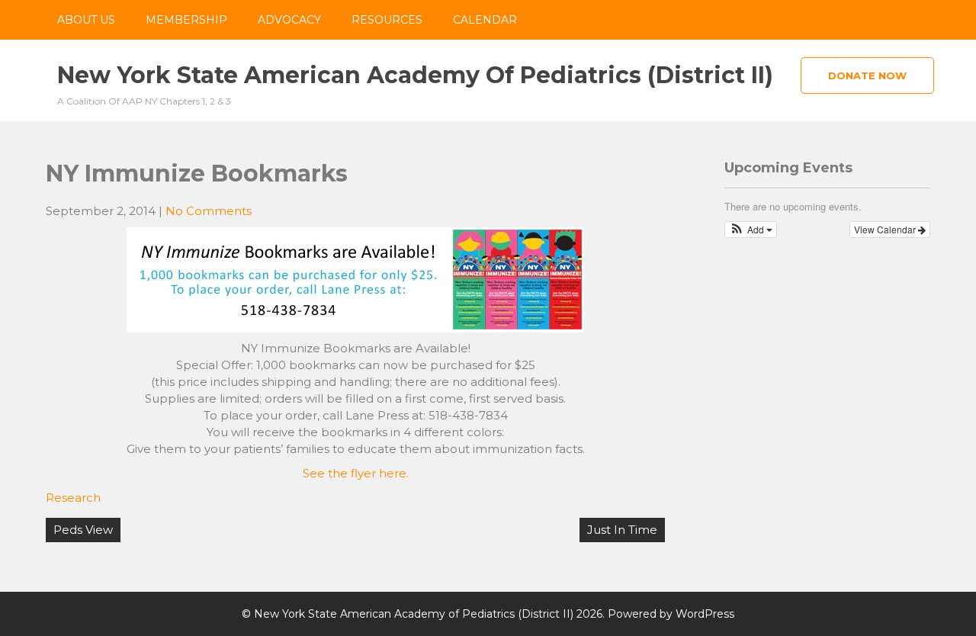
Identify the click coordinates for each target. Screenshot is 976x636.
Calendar (485, 20)
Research (73, 497)
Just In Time (622, 529)
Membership (186, 20)
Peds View (83, 529)
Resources (387, 20)
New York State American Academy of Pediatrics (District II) (415, 75)
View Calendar (886, 229)
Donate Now (867, 75)
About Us (86, 20)
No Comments (208, 211)
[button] (750, 229)
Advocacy (289, 20)
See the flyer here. (356, 473)
